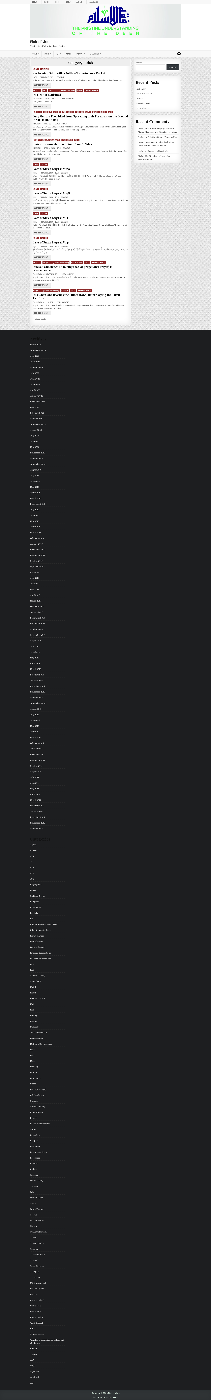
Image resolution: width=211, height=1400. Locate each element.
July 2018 (34, 510)
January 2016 (36, 680)
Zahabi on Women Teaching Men (162, 137)
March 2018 (35, 532)
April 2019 (35, 493)
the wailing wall (143, 103)
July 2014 (34, 777)
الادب (32, 1360)
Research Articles (38, 1152)
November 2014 (37, 760)
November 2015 (37, 692)
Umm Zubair (37, 124)
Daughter (37, 112)
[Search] (179, 53)
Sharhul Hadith (91, 90)
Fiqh (57, 2)
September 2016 (38, 635)
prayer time (143, 142)
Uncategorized (37, 1300)
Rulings (79, 112)
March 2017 (35, 601)
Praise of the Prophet (40, 1124)
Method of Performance (41, 1044)
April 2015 (35, 732)
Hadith (46, 2)
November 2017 (37, 555)
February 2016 (37, 675)
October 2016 (36, 629)
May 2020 (34, 447)
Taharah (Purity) (37, 1255)
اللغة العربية (93, 2)
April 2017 (35, 595)
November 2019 (37, 453)
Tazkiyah (79, 2)
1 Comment (60, 77)
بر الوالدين (142, 151)
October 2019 (36, 458)
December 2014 (37, 754)
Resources (35, 1158)
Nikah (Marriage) (38, 1089)
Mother (57, 112)
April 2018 (35, 527)
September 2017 (38, 567)
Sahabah (34, 1186)
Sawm (33, 1203)
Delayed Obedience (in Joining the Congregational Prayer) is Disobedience (72, 268)
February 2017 (37, 606)
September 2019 (38, 464)
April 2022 (35, 390)
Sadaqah (34, 1175)
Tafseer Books (37, 1243)
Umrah (33, 1294)
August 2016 (35, 641)
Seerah (33, 1215)
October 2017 (36, 561)
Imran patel (143, 128)
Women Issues (37, 1334)
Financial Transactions (40, 953)
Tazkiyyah (35, 1277)
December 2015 (37, 686)
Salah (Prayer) (36, 1198)
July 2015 (34, 715)
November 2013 (37, 823)
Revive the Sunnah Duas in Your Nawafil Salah (62, 144)
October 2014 (36, 766)
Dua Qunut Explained (47, 95)
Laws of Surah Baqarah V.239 (51, 169)
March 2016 (35, 669)
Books (33, 890)
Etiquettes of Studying (40, 930)
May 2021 (34, 407)
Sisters (33, 1226)
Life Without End (143, 108)
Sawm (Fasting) (37, 1209)
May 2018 (34, 521)
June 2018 (35, 515)
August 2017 (35, 572)
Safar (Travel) (36, 1181)
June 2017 (35, 584)
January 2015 (36, 749)
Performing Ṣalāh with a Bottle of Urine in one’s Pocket (69, 73)
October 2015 (36, 697)
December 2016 (37, 618)
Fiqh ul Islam (40, 41)
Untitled (139, 98)
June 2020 (35, 441)
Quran (34, 2)
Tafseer (44, 164)
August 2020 (36, 430)
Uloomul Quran (37, 1289)
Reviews (34, 1164)
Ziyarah (33, 1354)
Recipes (34, 1141)
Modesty (47, 112)
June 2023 (35, 379)
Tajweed (34, 1260)
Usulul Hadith (36, 1317)
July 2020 (34, 436)
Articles (37, 90)
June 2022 (35, 384)
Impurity (34, 1027)
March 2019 (35, 498)
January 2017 (36, 612)
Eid (31, 919)
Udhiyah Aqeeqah (38, 1283)
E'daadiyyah (35, 907)
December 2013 (37, 817)
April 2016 (35, 663)
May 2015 (34, 726)
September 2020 (38, 424)
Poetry (33, 1118)
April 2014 (35, 794)
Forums (68, 2)
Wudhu (33, 1349)
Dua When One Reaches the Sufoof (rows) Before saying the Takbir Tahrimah (76, 296)
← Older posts (39, 319)
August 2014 (35, 772)
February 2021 (37, 413)
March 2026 (35, 345)
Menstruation (36, 1038)
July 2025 (34, 356)
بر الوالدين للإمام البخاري (159, 151)
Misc (32, 1050)
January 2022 (36, 396)
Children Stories (37, 896)
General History (37, 976)
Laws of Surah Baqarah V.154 (51, 218)
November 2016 (37, 624)
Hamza (35, 173)
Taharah (44, 69)
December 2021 (37, 402)
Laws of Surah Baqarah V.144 (51, 242)
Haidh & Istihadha (38, 998)
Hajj (32, 1004)
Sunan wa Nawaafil (38, 1232)
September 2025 (38, 350)
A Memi (35, 77)
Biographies (35, 885)
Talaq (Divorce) (37, 1266)
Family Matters (37, 936)
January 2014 (36, 811)
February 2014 (37, 806)
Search (139, 63)
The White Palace (144, 94)
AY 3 (32, 867)
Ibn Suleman (37, 99)
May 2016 (34, 658)
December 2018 (37, 504)
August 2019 (35, 470)
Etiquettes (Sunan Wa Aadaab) (62, 90)
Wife (110, 112)
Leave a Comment (68, 99)
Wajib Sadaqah (36, 1323)
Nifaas (33, 1084)
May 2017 (34, 589)
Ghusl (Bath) (35, 981)
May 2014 (34, 789)
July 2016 (34, 646)
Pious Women (68, 112)
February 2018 (37, 538)
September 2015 (38, 703)
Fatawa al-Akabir (38, 947)
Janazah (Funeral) (38, 1033)
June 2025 (35, 362)
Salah (35, 69)
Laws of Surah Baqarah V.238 (51, 193)
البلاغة (32, 1366)
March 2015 (35, 737)
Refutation (35, 1146)
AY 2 (45, 90)
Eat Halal (34, 913)
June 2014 (34, 783)
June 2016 (35, 652)
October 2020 (36, 419)
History (33, 1015)
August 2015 (35, 709)
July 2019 (34, 475)
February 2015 (37, 743)
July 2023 (34, 373)
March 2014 (35, 800)
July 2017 (34, 578)
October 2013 (36, 829)
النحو (32, 1383)
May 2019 (34, 487)
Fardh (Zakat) (36, 941)
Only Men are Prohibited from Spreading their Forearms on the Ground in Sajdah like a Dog (80, 118)
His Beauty (141, 89)
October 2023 (36, 367)
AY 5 (32, 879)
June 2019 (35, 481)
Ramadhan (35, 1135)
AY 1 (32, 856)
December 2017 (37, 549)
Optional (34, 1101)
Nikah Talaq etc (37, 1095)
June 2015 (35, 720)
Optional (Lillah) (37, 1107)
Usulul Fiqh (35, 1306)
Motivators (35, 1078)
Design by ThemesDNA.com (105, 1397)
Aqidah (33, 845)
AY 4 (32, 873)
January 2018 (36, 544)
